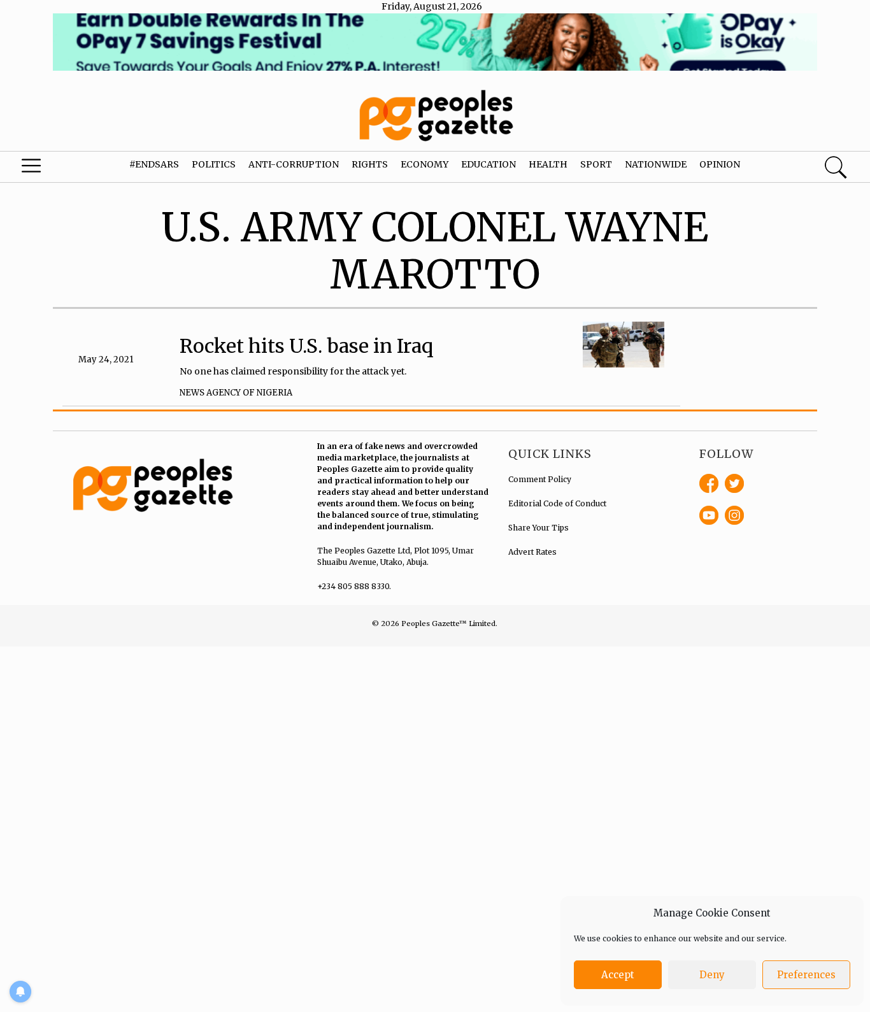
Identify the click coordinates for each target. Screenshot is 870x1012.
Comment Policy (539, 479)
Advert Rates (532, 552)
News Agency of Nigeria (236, 392)
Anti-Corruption (293, 164)
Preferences (806, 975)
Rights (370, 164)
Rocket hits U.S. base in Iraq (307, 346)
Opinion (719, 164)
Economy (424, 164)
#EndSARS (154, 164)
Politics (214, 164)
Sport (596, 164)
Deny (712, 975)
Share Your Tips (538, 527)
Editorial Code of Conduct (557, 503)
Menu (47, 169)
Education (488, 164)
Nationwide (656, 164)
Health (548, 164)
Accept (617, 975)
